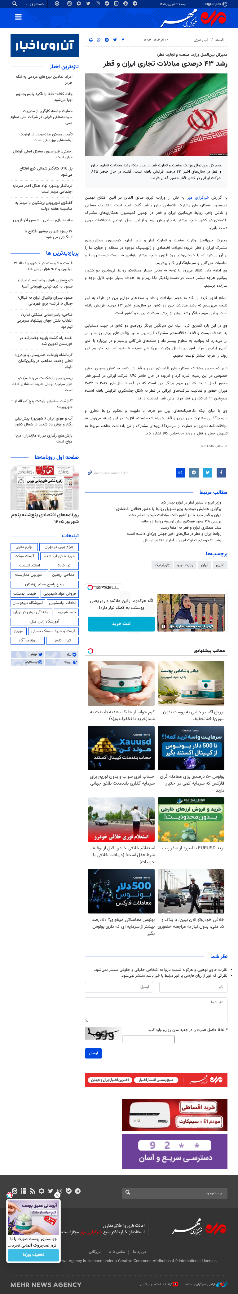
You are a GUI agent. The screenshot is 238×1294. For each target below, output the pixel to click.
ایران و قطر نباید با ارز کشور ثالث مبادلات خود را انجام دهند (174, 515)
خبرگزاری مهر (198, 198)
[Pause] (163, 626)
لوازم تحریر (24, 547)
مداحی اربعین (63, 575)
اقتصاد (219, 40)
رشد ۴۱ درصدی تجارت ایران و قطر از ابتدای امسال (182, 540)
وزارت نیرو (185, 565)
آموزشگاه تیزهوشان (28, 603)
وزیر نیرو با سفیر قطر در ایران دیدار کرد (191, 503)
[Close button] (57, 1195)
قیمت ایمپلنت (24, 594)
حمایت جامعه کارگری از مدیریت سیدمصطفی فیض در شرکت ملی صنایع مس (42, 117)
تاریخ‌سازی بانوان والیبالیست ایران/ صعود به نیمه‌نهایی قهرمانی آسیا (45, 283)
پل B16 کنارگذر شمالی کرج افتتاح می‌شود (46, 171)
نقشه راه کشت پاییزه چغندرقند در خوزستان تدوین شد (46, 341)
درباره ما (139, 1252)
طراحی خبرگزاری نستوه (200, 1284)
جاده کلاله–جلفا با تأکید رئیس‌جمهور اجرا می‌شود (44, 97)
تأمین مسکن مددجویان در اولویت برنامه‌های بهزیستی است (46, 137)
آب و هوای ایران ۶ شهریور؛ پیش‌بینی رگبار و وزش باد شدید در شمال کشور (44, 422)
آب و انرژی (201, 40)
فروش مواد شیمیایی (59, 594)
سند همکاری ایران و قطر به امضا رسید (191, 528)
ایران (204, 565)
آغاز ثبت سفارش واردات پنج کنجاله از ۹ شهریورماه (42, 404)
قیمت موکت (24, 556)
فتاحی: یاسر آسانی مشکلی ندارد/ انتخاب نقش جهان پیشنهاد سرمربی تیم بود (45, 321)
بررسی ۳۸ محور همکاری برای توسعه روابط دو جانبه (181, 521)
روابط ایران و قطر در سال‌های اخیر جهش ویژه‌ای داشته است (174, 534)
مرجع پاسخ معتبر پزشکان (44, 584)
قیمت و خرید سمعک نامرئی (53, 631)
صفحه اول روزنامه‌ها (57, 458)
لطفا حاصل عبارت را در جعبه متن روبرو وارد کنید (187, 1030)
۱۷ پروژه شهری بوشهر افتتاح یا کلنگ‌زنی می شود (49, 234)
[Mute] (172, 626)
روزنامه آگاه (28, 640)
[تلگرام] (78, 1191)
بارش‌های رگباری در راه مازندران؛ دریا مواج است (44, 439)
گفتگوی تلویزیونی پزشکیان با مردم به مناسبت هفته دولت (44, 206)
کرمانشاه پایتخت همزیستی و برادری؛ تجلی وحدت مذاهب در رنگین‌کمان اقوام (44, 361)
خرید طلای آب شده (59, 556)
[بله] (69, 1191)
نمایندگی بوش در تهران (31, 612)
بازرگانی (95, 1252)
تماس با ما (116, 1252)
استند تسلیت (29, 565)
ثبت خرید (121, 624)
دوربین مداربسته (28, 575)
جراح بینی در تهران (59, 547)
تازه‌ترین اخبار (64, 67)
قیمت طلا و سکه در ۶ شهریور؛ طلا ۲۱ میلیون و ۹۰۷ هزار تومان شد (43, 266)
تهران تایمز (62, 640)
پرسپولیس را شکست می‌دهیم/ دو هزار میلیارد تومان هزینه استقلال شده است (42, 384)
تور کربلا (64, 565)
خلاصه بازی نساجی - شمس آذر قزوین (43, 220)
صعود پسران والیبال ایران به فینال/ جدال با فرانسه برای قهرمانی (45, 301)
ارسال (93, 1053)
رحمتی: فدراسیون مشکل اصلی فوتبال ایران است (43, 154)
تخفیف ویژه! (33, 1255)
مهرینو (18, 631)
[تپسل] (90, 587)
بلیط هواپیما (66, 612)
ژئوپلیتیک (162, 565)
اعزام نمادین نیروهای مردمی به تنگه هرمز (44, 80)
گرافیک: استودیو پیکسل (156, 1284)
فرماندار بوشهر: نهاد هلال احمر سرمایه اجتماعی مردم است (42, 189)
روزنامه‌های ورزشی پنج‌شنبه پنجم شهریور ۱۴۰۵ (47, 518)
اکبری (220, 565)
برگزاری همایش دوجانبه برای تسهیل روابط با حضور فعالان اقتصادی (168, 509)
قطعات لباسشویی (63, 603)
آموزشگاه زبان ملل (44, 621)
